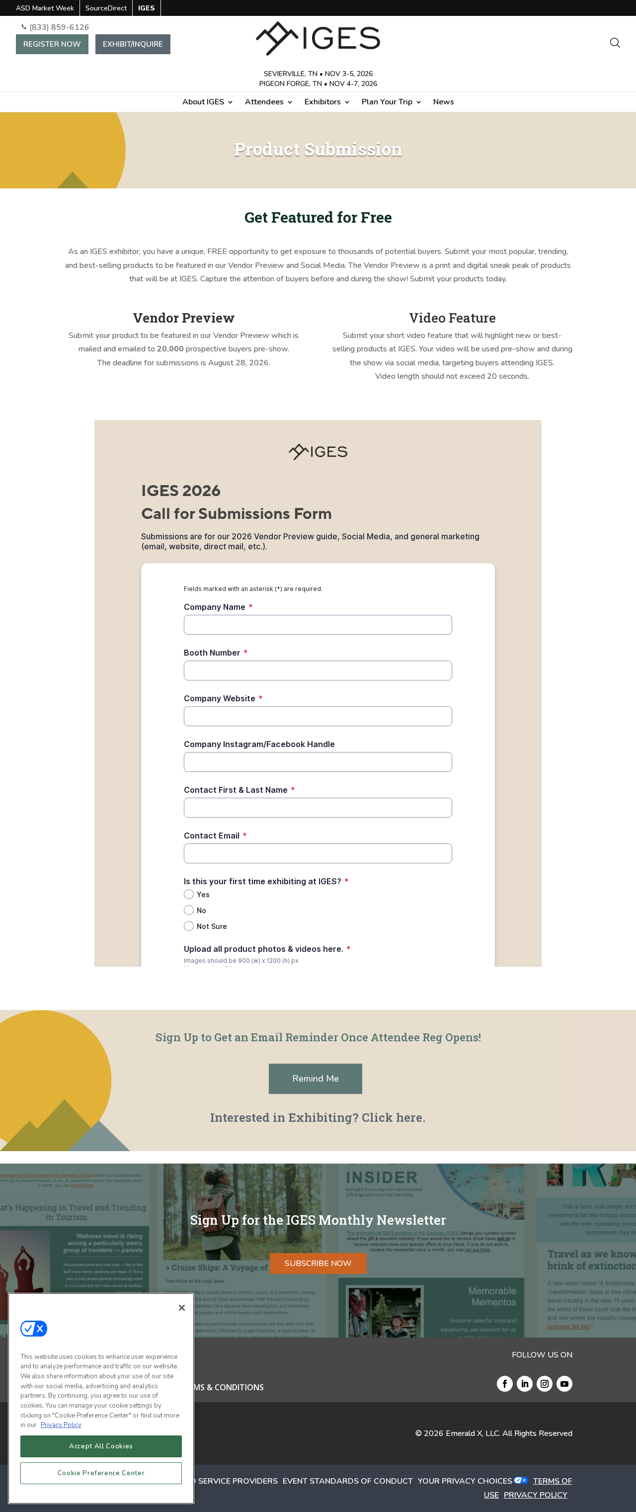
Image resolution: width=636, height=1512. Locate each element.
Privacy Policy (61, 1425)
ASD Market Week (45, 9)
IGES (146, 9)
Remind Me (315, 1079)
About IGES (203, 102)
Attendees (264, 102)
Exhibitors (323, 102)
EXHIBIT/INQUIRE (133, 44)
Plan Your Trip (387, 102)
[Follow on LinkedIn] (525, 1384)
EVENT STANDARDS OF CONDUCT (348, 1481)
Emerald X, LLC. (473, 1433)
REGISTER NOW (52, 44)
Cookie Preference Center (101, 1473)
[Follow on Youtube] (564, 1384)
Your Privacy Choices (465, 1481)
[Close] (182, 1308)
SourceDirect (106, 9)
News (443, 102)
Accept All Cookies (101, 1446)
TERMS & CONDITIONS (221, 1388)
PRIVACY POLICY (535, 1495)
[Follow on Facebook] (505, 1384)
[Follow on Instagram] (545, 1384)
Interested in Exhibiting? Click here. (318, 1117)
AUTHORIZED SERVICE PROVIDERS (211, 1481)
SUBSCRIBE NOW (318, 1263)
